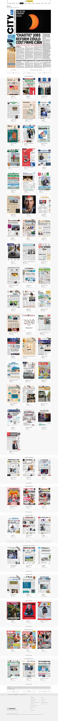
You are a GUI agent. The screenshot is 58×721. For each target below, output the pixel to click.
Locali (25, 3)
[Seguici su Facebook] (15, 694)
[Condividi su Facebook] (13, 73)
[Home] (8, 3)
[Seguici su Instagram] (17, 694)
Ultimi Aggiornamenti (29, 658)
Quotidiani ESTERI (29, 574)
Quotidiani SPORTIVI (29, 486)
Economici (21, 3)
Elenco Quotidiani (43, 699)
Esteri (42, 3)
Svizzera (33, 3)
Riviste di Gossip (33, 710)
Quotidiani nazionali (33, 699)
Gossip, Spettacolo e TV (29, 629)
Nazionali (13, 3)
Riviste (46, 3)
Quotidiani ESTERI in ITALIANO (29, 545)
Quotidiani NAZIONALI (29, 457)
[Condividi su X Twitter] (29, 73)
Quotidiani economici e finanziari (35, 702)
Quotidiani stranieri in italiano (34, 705)
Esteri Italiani (38, 3)
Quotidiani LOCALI (29, 515)
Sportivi (17, 3)
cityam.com (8, 5)
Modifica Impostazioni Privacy (45, 702)
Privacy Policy (43, 700)
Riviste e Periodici (29, 600)
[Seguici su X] (16, 694)
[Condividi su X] (29, 691)
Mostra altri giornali (29, 571)
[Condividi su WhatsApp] (44, 73)
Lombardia (29, 3)
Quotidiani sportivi (33, 700)
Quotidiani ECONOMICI (29, 76)
